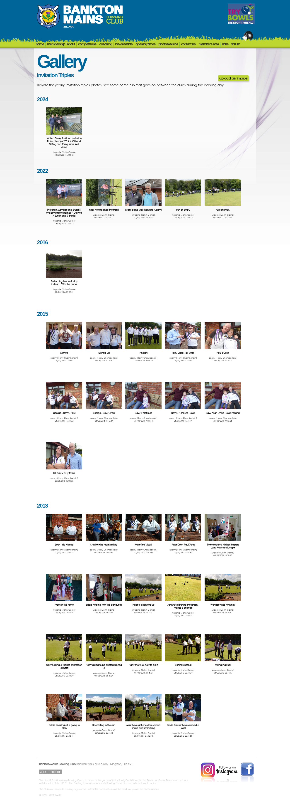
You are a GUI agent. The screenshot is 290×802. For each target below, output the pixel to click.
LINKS (225, 44)
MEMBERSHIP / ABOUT (61, 44)
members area (208, 44)
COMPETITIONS (87, 44)
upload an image (233, 78)
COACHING (105, 44)
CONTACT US (188, 44)
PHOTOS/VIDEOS (168, 44)
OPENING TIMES (145, 44)
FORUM (235, 44)
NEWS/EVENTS (123, 44)
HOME (40, 44)
